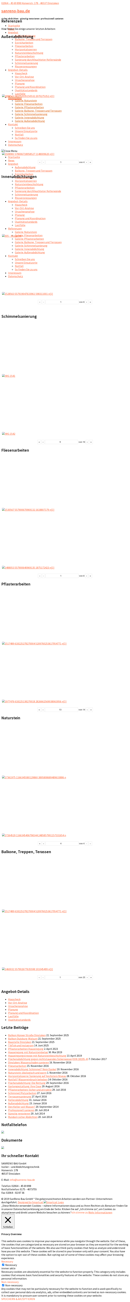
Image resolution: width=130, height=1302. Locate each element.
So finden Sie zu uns (26, 138)
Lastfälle (20, 93)
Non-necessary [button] (10, 1282)
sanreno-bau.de (15, 10)
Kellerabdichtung (18, 1100)
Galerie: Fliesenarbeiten (28, 104)
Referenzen (15, 228)
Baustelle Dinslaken (19, 1042)
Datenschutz (15, 144)
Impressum (14, 141)
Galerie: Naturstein (26, 100)
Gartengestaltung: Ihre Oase (24, 1086)
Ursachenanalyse (25, 80)
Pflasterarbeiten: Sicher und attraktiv (30, 1089)
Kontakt (13, 124)
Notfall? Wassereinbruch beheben (28, 1079)
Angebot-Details (18, 70)
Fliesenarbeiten (24, 46)
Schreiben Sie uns (25, 127)
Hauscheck (21, 73)
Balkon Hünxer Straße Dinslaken (27, 1035)
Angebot (13, 32)
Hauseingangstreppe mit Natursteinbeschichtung (37, 1055)
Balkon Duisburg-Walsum (23, 1038)
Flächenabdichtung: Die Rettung (27, 1083)
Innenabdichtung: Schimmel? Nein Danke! (32, 1069)
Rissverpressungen (26, 66)
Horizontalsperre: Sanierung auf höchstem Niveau (37, 1076)
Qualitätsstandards (26, 90)
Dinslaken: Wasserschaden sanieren (28, 1062)
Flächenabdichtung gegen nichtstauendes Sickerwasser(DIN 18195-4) (48, 1059)
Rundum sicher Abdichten (23, 1117)
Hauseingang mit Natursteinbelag (28, 1052)
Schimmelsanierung (26, 63)
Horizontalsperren (26, 49)
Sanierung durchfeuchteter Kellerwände (38, 59)
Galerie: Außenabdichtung (30, 121)
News (11, 160)
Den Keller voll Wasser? (21, 1106)
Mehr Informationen (100, 1212)
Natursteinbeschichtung (29, 52)
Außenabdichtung (25, 167)
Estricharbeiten (24, 42)
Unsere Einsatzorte (26, 131)
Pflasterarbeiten (25, 56)
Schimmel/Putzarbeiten (22, 1093)
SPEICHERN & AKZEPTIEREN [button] (18, 1299)
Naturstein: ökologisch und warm (27, 1072)
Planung (20, 83)
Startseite (14, 25)
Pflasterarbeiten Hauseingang (26, 1048)
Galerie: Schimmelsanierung (31, 114)
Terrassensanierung (19, 1096)
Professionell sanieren (21, 1110)
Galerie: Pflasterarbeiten (29, 107)
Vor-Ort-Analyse (24, 76)
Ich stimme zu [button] (79, 1212)
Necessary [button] (7, 1261)
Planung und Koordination (30, 87)
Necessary (11, 1265)
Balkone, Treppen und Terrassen (33, 39)
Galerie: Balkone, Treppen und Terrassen (38, 110)
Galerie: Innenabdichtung (29, 117)
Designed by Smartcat (31, 1202)
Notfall (19, 134)
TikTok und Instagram (21, 1045)
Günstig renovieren (19, 1113)
